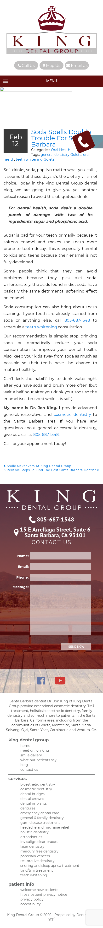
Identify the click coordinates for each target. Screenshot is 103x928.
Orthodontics (31, 837)
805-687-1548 (77, 320)
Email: (23, 566)
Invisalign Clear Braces (38, 842)
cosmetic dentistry (73, 414)
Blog (24, 765)
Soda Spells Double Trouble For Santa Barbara (61, 138)
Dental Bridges (32, 794)
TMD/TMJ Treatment (36, 870)
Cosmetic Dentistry (36, 789)
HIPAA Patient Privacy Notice (43, 894)
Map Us (52, 65)
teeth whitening (41, 327)
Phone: (22, 577)
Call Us (28, 65)
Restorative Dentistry (37, 861)
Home (25, 745)
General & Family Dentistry (42, 818)
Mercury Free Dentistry (39, 851)
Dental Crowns (32, 799)
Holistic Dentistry (34, 832)
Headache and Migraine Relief (44, 827)
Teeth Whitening (33, 875)
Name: (23, 556)
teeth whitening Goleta (35, 159)
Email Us (79, 65)
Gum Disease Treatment (40, 822)
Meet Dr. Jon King (34, 750)
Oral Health (60, 150)
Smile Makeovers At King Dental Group (38, 466)
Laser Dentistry (32, 846)
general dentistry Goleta (61, 154)
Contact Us (29, 769)
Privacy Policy (32, 899)
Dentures (27, 808)
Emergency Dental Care (39, 813)
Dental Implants (33, 803)
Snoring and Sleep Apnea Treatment (49, 865)
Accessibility (30, 904)
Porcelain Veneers (35, 856)
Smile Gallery (31, 755)
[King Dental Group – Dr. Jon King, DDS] (51, 30)
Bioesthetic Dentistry (37, 784)
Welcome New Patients (39, 890)
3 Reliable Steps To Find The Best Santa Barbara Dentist (50, 470)
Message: (20, 587)
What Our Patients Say (38, 760)
